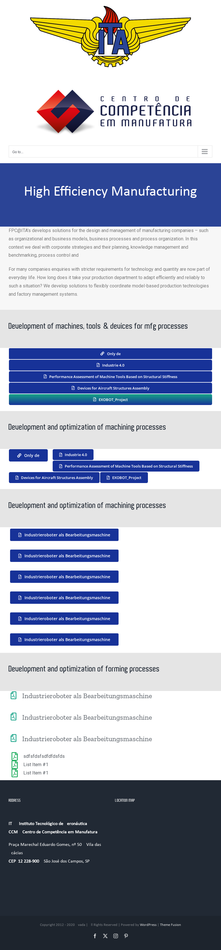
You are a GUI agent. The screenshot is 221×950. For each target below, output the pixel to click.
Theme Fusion (170, 925)
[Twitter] (105, 936)
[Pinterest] (126, 936)
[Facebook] (95, 936)
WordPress (148, 925)
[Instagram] (115, 936)
